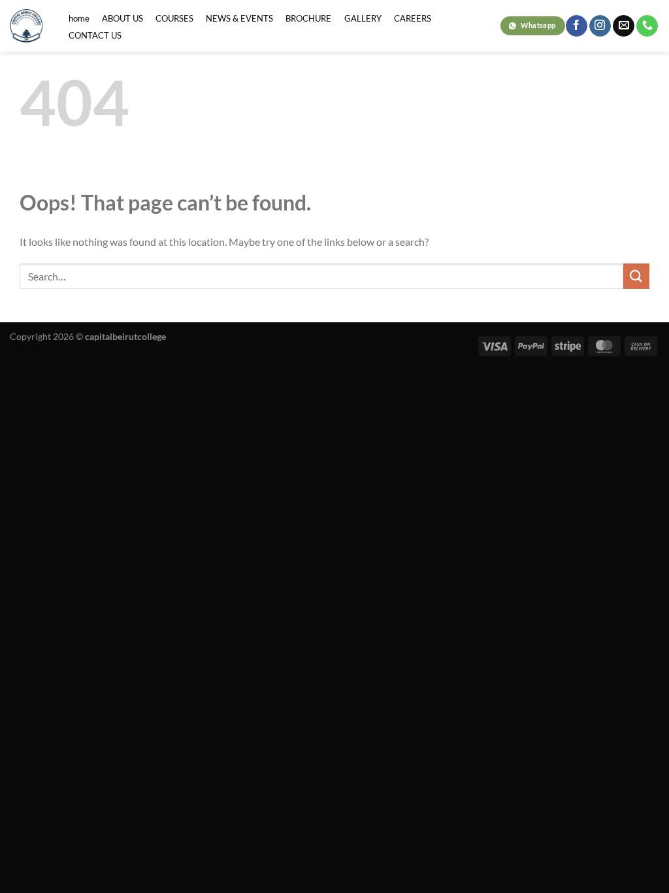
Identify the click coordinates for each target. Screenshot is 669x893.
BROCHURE (308, 18)
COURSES (174, 18)
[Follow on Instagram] (600, 26)
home (79, 18)
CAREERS (412, 18)
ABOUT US (122, 18)
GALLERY (363, 18)
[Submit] (636, 276)
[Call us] (647, 26)
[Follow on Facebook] (576, 26)
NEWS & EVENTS (239, 18)
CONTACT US (95, 35)
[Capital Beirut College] (26, 25)
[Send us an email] (623, 26)
